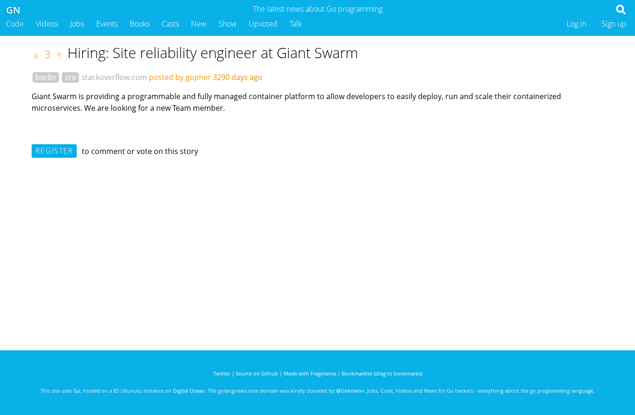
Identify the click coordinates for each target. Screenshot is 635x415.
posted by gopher (180, 77)
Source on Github (257, 373)
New (198, 24)
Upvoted (263, 24)
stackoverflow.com (114, 77)
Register (54, 151)
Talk (296, 24)
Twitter (221, 373)
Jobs (77, 24)
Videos (47, 24)
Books (140, 24)
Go (76, 390)
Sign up (614, 24)
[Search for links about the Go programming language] (622, 12)
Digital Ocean (189, 390)
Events (107, 24)
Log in (576, 24)
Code (15, 24)
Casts (170, 24)
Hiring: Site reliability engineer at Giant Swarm (212, 52)
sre (70, 77)
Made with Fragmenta (310, 373)
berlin (45, 77)
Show (227, 24)
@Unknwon (350, 390)
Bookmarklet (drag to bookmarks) (382, 373)
